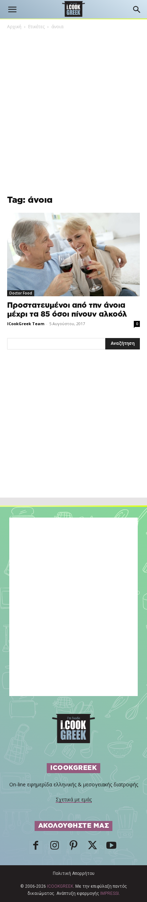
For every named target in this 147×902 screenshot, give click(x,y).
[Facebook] (36, 847)
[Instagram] (54, 847)
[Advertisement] (73, 439)
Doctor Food (20, 293)
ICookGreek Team (25, 323)
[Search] (137, 9)
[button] (12, 9)
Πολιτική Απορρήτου (74, 873)
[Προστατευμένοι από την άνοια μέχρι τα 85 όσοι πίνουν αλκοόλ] (73, 254)
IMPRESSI (109, 893)
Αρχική (14, 27)
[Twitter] (92, 847)
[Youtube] (111, 847)
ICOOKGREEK (60, 886)
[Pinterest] (73, 847)
